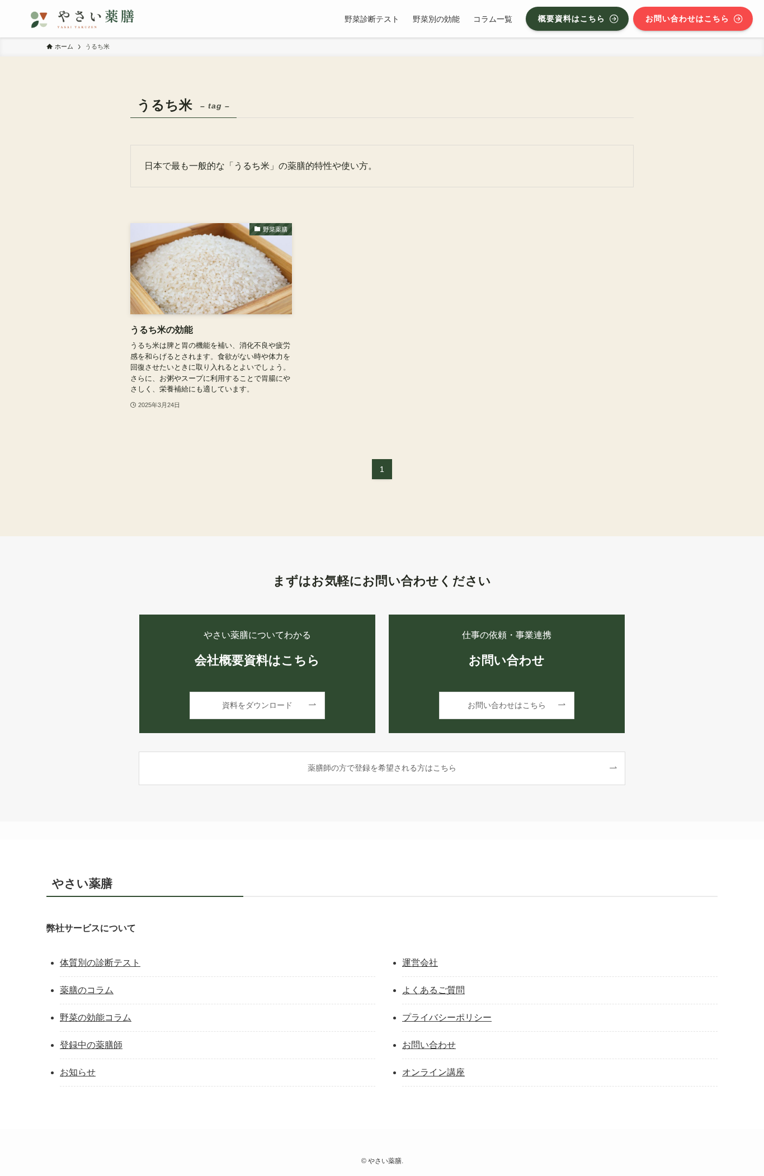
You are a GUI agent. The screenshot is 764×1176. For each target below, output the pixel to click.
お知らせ (78, 1072)
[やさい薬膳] (82, 19)
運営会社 (420, 962)
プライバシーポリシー (447, 1017)
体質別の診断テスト (100, 962)
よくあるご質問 (433, 990)
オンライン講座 (433, 1072)
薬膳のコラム (87, 990)
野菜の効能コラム (95, 1017)
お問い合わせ (429, 1045)
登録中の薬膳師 (91, 1045)
